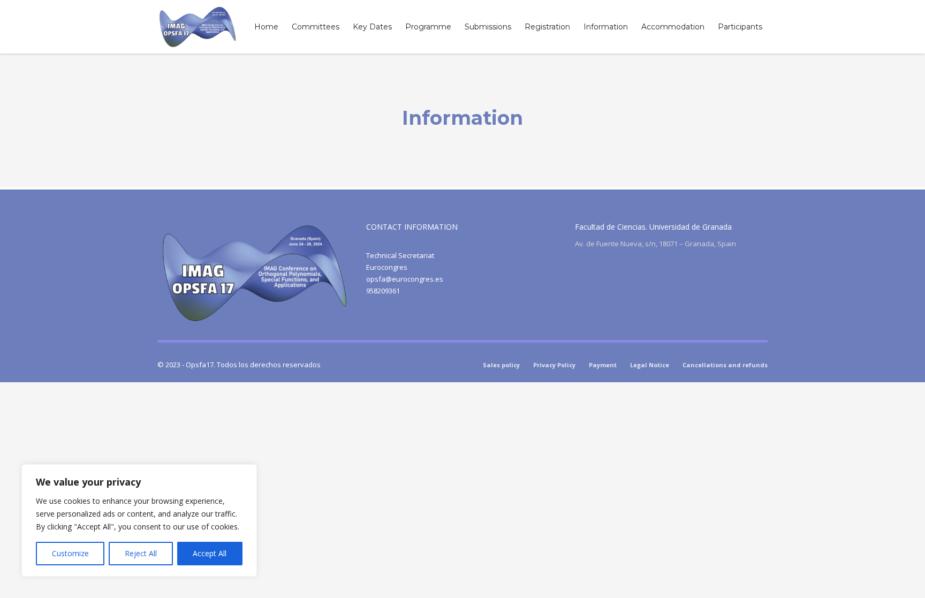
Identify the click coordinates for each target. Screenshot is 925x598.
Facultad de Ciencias (610, 227)
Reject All (141, 553)
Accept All (209, 553)
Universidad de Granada (690, 227)
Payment (603, 365)
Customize (70, 553)
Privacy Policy (554, 365)
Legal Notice (649, 365)
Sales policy (501, 365)
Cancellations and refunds (725, 365)
